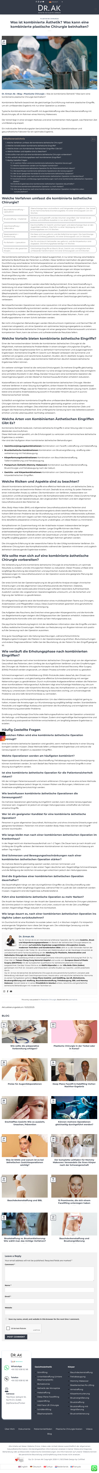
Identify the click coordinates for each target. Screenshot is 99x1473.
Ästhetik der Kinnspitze (48, 1388)
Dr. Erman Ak (8, 94)
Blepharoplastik (45, 1414)
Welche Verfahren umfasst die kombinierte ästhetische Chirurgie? (35, 143)
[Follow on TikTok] (41, 2)
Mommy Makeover (79, 1381)
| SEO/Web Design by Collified (72, 1459)
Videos (89, 1429)
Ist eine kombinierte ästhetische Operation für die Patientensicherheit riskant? (44, 168)
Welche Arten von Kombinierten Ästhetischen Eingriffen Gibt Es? (34, 148)
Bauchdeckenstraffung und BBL (24, 1200)
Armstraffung (76, 1389)
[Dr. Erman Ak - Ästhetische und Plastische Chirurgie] (49, 9)
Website (8, 1308)
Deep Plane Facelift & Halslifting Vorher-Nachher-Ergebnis (74, 1085)
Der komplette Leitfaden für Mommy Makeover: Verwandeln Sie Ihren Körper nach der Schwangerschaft (74, 1162)
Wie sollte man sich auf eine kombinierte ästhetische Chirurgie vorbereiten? (39, 154)
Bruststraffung (77, 1402)
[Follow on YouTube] (43, 2)
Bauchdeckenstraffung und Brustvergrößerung (74, 1239)
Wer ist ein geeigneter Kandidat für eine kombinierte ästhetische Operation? (43, 174)
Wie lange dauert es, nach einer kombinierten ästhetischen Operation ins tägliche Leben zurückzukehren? (49, 190)
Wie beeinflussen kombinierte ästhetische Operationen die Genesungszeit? (43, 171)
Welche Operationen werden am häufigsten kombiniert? (35, 166)
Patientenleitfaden (43, 1429)
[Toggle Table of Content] (92, 139)
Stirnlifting (42, 1372)
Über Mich (10, 1429)
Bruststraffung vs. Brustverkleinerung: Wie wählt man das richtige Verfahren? (25, 1239)
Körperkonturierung (80, 1394)
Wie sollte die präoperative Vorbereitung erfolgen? (24, 1047)
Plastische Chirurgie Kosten (69, 1429)
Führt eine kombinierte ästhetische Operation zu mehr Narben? (38, 186)
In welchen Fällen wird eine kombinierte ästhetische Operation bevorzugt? (42, 163)
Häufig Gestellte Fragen (17, 160)
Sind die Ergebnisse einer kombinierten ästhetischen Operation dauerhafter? (43, 184)
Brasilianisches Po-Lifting (82, 1385)
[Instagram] (4, 991)
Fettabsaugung (77, 1376)
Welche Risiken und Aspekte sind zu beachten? (27, 151)
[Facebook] (8, 991)
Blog (19, 94)
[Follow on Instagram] (38, 2)
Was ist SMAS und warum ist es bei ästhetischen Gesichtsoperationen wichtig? (25, 1162)
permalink (73, 1000)
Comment (10, 1264)
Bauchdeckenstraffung (81, 1372)
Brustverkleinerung (79, 1414)
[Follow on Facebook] (36, 2)
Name (8, 1285)
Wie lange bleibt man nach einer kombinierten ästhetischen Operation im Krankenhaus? (48, 176)
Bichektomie (43, 1384)
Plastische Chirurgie (49, 19)
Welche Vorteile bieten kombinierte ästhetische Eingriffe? (31, 146)
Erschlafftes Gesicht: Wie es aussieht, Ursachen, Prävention (25, 1123)
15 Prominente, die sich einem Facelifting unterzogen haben (74, 1201)
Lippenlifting (43, 1401)
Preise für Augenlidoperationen (25, 1084)
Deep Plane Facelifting (48, 1397)
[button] (95, 9)
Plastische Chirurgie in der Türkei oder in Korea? (74, 1047)
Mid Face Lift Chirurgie (48, 1405)
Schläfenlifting (44, 1409)
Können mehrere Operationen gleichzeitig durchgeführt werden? (74, 1123)
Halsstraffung (43, 1392)
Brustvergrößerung (79, 1398)
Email (8, 1296)
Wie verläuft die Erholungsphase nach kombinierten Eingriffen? (34, 157)
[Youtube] (11, 991)
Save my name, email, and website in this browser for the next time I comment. (44, 1319)
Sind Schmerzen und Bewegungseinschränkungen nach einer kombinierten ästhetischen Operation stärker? (53, 180)
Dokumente (24, 1429)
